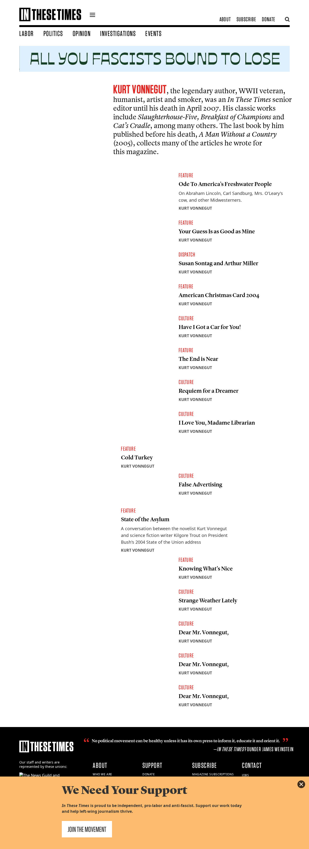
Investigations (118, 33)
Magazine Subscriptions (213, 774)
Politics (53, 33)
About (225, 19)
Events (153, 33)
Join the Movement (87, 829)
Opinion (82, 33)
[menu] (92, 15)
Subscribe (246, 19)
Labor (26, 33)
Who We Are (102, 774)
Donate (268, 19)
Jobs (245, 775)
